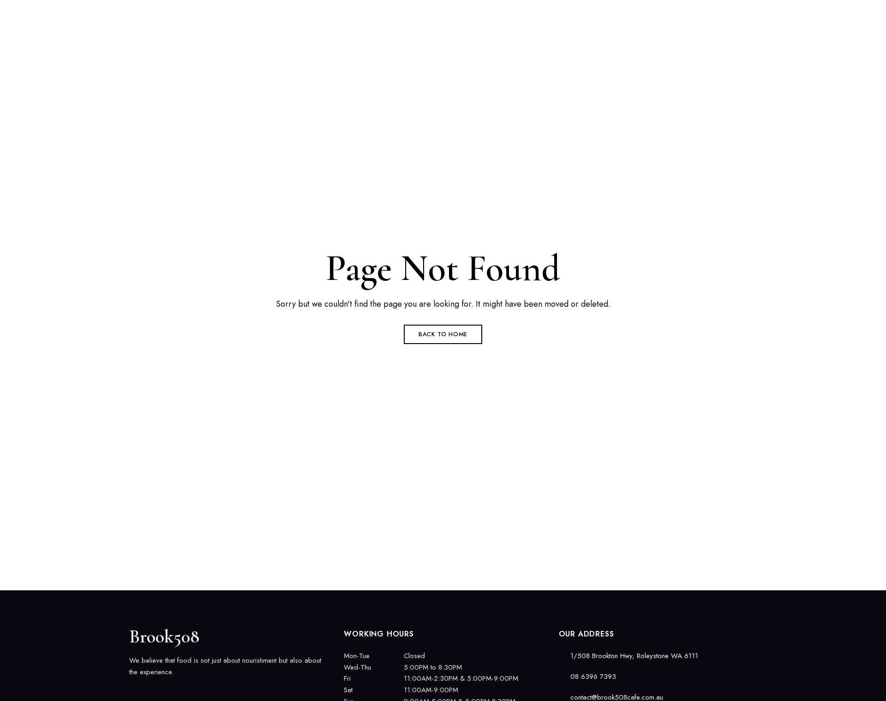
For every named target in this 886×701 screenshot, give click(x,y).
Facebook (132, 691)
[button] (717, 55)
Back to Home (443, 334)
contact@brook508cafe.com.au (714, 12)
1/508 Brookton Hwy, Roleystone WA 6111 (197, 12)
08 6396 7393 (626, 12)
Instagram (148, 691)
